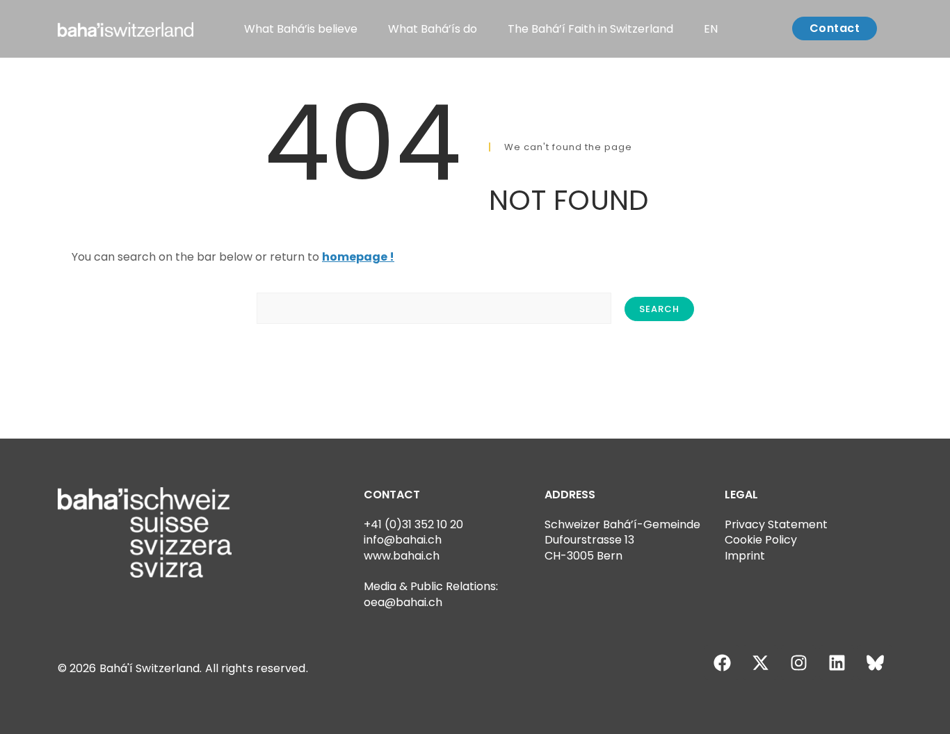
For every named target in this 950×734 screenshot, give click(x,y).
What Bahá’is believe (300, 29)
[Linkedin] (836, 662)
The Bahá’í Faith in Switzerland (590, 29)
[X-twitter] (760, 662)
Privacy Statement (776, 524)
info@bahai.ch (403, 540)
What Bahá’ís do (432, 29)
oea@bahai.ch (403, 602)
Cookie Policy (761, 540)
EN (711, 29)
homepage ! (358, 257)
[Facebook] (722, 662)
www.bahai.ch (402, 556)
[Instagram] (798, 662)
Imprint (745, 556)
